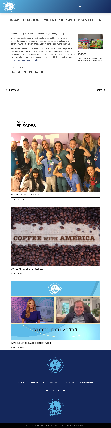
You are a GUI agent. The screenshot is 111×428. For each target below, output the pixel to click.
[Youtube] (64, 390)
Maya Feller (93, 60)
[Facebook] (47, 390)
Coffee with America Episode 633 (27, 269)
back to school (97, 58)
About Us (20, 383)
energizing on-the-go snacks (26, 60)
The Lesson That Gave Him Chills (27, 195)
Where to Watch (36, 383)
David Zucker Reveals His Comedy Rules (31, 343)
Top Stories (54, 383)
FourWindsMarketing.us (78, 425)
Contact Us (69, 383)
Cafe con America (87, 383)
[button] (80, 6)
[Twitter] (58, 390)
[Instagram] (53, 390)
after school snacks (84, 58)
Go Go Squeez (83, 60)
